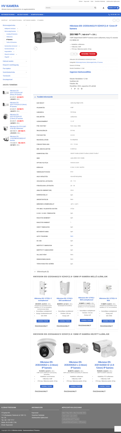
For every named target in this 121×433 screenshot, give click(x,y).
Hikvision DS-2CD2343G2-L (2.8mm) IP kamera (46, 365)
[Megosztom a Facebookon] (71, 88)
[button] (103, 8)
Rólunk (81, 1)
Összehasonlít (41, 326)
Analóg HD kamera (11, 34)
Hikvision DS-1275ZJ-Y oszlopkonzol (43, 299)
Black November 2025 (79, 413)
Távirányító (6, 76)
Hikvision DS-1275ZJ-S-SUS (108, 299)
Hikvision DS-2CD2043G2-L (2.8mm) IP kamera (75, 365)
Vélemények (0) (43, 272)
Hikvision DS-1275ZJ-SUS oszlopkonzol (86, 299)
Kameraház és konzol (11, 46)
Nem (71, 236)
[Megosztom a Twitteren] (74, 88)
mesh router (65, 416)
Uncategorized (7, 79)
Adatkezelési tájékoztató (113, 1)
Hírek (92, 1)
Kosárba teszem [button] (43, 321)
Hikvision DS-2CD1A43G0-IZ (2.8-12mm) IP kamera (105, 365)
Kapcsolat (86, 1)
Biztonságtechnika (8, 14)
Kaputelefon (8, 51)
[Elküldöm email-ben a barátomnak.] (78, 88)
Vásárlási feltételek (100, 1)
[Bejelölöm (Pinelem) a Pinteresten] (81, 88)
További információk (45, 97)
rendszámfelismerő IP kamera (70, 419)
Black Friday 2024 (67, 413)
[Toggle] (26, 25)
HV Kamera (10, 5)
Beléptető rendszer (10, 28)
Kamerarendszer (9, 49)
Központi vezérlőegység (11, 65)
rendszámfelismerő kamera (69, 422)
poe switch (74, 416)
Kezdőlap (4, 20)
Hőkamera (9, 37)
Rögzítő (7, 57)
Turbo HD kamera (11, 42)
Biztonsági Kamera (29, 20)
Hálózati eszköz (22, 14)
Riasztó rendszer (9, 54)
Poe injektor (7, 68)
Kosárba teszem (88, 54)
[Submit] (95, 7)
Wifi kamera (82, 422)
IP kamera (40, 20)
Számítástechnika (37, 14)
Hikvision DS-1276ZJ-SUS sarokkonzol (65, 299)
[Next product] (114, 20)
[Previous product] (117, 20)
